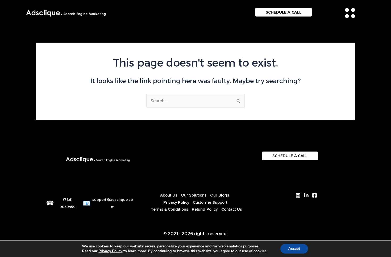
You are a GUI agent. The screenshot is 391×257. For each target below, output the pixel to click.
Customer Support (210, 202)
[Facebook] (314, 195)
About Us (168, 195)
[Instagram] (298, 195)
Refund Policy (205, 209)
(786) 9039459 (68, 203)
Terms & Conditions (169, 209)
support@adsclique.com (112, 203)
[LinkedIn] (306, 195)
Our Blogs (219, 195)
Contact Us (231, 209)
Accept (294, 248)
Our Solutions (193, 195)
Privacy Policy (176, 202)
